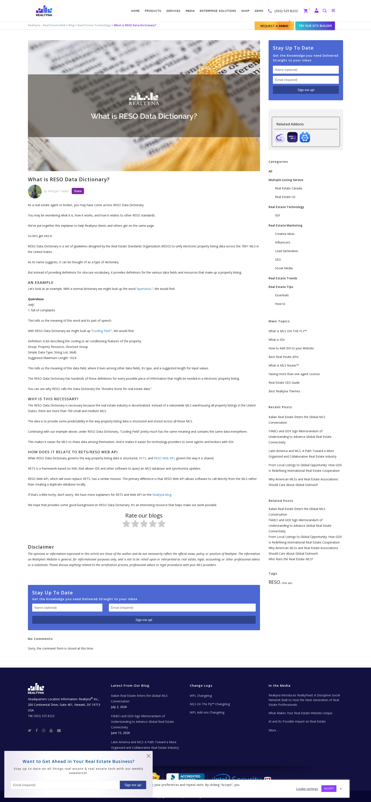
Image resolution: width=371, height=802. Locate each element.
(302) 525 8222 (286, 11)
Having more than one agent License (294, 374)
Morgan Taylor (58, 191)
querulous (144, 289)
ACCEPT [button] (329, 788)
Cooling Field (101, 331)
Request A (274, 26)
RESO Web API (164, 458)
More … (274, 730)
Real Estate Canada (288, 188)
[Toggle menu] (332, 10)
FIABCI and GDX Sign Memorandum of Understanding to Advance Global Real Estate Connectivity (300, 436)
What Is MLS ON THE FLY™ (288, 331)
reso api (287, 583)
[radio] (126, 524)
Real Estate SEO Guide (284, 382)
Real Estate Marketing (285, 225)
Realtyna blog (161, 495)
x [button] (341, 788)
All (270, 171)
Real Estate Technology (94, 25)
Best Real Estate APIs (284, 357)
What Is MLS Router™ (284, 365)
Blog (71, 25)
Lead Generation (286, 251)
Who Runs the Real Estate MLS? (291, 559)
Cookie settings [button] (307, 789)
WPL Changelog (201, 696)
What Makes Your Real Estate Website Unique (300, 713)
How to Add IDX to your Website (291, 348)
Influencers (282, 242)
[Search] (324, 11)
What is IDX (277, 340)
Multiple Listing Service (286, 180)
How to (280, 304)
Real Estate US (285, 197)
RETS (142, 458)
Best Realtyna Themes (284, 391)
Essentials (282, 295)
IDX (277, 215)
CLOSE (148, 756)
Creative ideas (285, 234)
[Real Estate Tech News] (59, 730)
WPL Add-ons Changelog (207, 712)
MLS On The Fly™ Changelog (210, 704)
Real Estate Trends (283, 278)
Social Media (284, 268)
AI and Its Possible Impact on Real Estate (297, 721)
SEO (278, 259)
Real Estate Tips (281, 287)
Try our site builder (315, 26)
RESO (274, 582)
